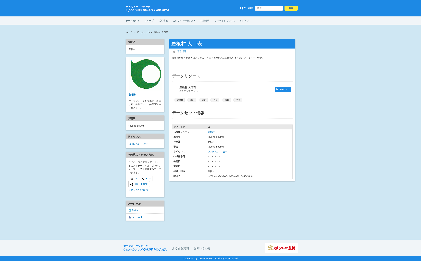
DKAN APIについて (139, 189)
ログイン (244, 20)
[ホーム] (148, 8)
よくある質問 (180, 248)
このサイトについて (224, 20)
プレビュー (284, 89)
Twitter (135, 210)
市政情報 (181, 51)
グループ (149, 20)
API (136, 178)
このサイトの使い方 (183, 20)
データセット (133, 20)
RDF (148, 178)
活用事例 (163, 20)
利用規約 (204, 20)
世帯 (238, 100)
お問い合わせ (202, 248)
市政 (227, 100)
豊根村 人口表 (187, 87)
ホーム (129, 32)
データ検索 (248, 8)
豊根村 (132, 94)
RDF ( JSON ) (141, 184)
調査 (204, 100)
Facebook (136, 217)
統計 (192, 100)
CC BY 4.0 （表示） (139, 143)
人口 (215, 100)
